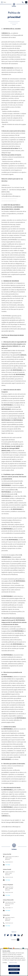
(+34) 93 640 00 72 (9, 862)
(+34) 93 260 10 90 (9, 892)
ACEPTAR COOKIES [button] (14, 966)
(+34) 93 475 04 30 (9, 877)
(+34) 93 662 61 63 (9, 923)
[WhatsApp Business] (18, 940)
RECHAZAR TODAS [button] (14, 969)
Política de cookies (13, 962)
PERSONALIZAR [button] (14, 973)
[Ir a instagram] (11, 935)
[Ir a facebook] (5, 935)
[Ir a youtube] (15, 935)
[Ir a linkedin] (19, 935)
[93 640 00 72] (23, 2)
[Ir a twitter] (8, 935)
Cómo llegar (7, 864)
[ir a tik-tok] (22, 935)
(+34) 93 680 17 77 (9, 907)
